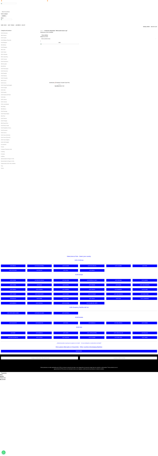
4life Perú (3, 116)
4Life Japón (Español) (92, 332)
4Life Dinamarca (4, 61)
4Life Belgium (4, 42)
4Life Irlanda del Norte (6, 94)
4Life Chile (65, 270)
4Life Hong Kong (118, 337)
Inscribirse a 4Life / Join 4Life (119, 358)
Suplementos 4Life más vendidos (8, 163)
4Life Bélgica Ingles (39, 280)
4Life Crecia (92, 298)
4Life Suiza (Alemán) (5, 135)
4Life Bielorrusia (118, 322)
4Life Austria (3, 37)
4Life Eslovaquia (4, 68)
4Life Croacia (4, 59)
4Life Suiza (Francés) (5, 137)
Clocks (2, 146)
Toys (2, 165)
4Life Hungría (4, 87)
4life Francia (3, 80)
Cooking (3, 151)
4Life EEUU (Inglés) (92, 265)
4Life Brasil (92, 270)
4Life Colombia (118, 265)
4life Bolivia (3, 44)
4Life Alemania (4, 33)
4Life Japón (65, 332)
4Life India (3, 90)
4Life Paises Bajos (5, 113)
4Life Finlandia (4, 78)
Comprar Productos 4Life (6, 149)
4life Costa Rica (4, 56)
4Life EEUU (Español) (39, 265)
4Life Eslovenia (4, 71)
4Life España (4, 73)
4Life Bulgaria (4, 47)
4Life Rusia (65, 322)
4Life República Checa (6, 127)
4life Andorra (3, 35)
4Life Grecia (3, 82)
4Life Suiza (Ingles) (5, 139)
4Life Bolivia (39, 270)
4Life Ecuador (65, 265)
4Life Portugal (4, 120)
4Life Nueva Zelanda (39, 313)
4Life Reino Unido (5, 125)
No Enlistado (79, 351)
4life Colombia (4, 54)
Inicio (41, 30)
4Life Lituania (4, 101)
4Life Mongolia (92, 322)
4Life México (13, 265)
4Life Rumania (4, 130)
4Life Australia (65, 313)
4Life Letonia (4, 99)
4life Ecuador (4, 63)
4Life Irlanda (3, 92)
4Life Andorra (65, 289)
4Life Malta (39, 284)
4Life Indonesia (39, 332)
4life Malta (3, 106)
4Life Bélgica (13, 298)
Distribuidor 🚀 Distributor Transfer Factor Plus (59, 82)
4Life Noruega (4, 111)
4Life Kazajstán (13, 322)
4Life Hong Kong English (6, 85)
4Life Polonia (4, 118)
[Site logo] (8, 6)
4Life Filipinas (39, 337)
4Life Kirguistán (39, 322)
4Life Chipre (3, 52)
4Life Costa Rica (13, 270)
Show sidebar (45, 35)
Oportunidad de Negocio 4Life (7, 158)
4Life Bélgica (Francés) (6, 40)
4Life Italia (3, 97)
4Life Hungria (145, 280)
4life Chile (3, 49)
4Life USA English (5, 142)
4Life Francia (13, 289)
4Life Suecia (3, 132)
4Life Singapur (65, 337)
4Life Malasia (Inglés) (13, 337)
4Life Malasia (145, 332)
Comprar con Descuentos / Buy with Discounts (40, 358)
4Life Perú (144, 265)
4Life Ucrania (145, 322)
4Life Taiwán (144, 337)
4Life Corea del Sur (118, 332)
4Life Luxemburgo (5, 104)
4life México (3, 108)
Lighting (2, 156)
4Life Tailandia (92, 337)
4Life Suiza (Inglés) (118, 294)
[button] (3, 452)
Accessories (3, 144)
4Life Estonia (4, 75)
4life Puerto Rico (4, 123)
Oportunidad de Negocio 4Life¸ (7, 161)
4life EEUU (3, 66)
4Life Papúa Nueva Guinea (13, 313)
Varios (2, 168)
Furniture (3, 154)
